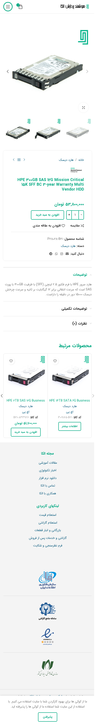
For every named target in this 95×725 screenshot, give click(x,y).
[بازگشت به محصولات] (19, 160)
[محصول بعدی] (13, 160)
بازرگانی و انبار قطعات (47, 530)
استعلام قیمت (47, 515)
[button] (87, 71)
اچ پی (69, 412)
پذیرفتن (47, 717)
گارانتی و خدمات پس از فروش (48, 538)
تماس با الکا (48, 486)
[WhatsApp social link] (56, 254)
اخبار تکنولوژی (47, 470)
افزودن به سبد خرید (47, 215)
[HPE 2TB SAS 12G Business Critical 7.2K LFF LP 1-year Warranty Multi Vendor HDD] (25, 375)
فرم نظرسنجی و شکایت (47, 546)
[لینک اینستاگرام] (61, 254)
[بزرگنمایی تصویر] (83, 107)
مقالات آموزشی (48, 463)
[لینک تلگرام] (51, 254)
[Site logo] (74, 6)
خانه (81, 160)
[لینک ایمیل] (67, 254)
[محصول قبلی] (24, 160)
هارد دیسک (66, 160)
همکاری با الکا (47, 493)
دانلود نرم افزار (48, 478)
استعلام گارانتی (47, 523)
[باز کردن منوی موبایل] (8, 6)
